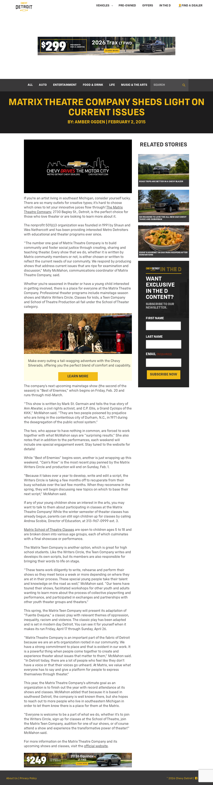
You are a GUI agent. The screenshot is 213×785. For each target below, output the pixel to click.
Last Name (154, 336)
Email (159, 354)
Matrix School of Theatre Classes (49, 530)
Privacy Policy (28, 778)
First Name (155, 318)
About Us (12, 778)
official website (96, 746)
